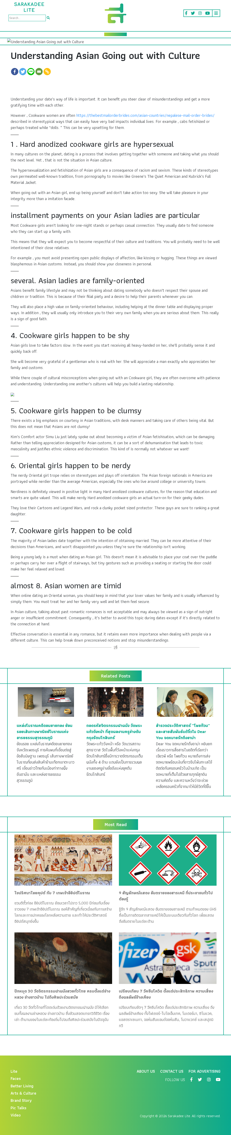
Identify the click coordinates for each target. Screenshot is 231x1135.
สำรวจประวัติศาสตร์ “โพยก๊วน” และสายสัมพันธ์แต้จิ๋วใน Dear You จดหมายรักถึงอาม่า (183, 731)
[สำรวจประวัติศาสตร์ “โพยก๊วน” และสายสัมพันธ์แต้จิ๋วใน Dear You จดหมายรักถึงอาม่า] (185, 701)
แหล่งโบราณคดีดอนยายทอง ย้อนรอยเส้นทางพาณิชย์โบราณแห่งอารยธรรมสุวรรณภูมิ (44, 731)
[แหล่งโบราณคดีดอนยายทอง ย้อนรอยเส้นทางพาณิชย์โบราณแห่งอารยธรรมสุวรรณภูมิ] (46, 701)
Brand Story (21, 1100)
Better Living (22, 1086)
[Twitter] (22, 71)
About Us (146, 1071)
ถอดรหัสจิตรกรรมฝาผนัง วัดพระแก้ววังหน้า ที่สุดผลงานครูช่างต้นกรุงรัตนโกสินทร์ (114, 731)
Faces (16, 1078)
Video (16, 1115)
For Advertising (204, 1071)
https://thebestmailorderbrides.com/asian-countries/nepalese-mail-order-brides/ (145, 115)
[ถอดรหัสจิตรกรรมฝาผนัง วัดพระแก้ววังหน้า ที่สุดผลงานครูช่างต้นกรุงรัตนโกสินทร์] (116, 701)
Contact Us (171, 1071)
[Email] (39, 71)
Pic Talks (18, 1108)
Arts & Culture (23, 1093)
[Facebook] (14, 71)
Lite (14, 1071)
